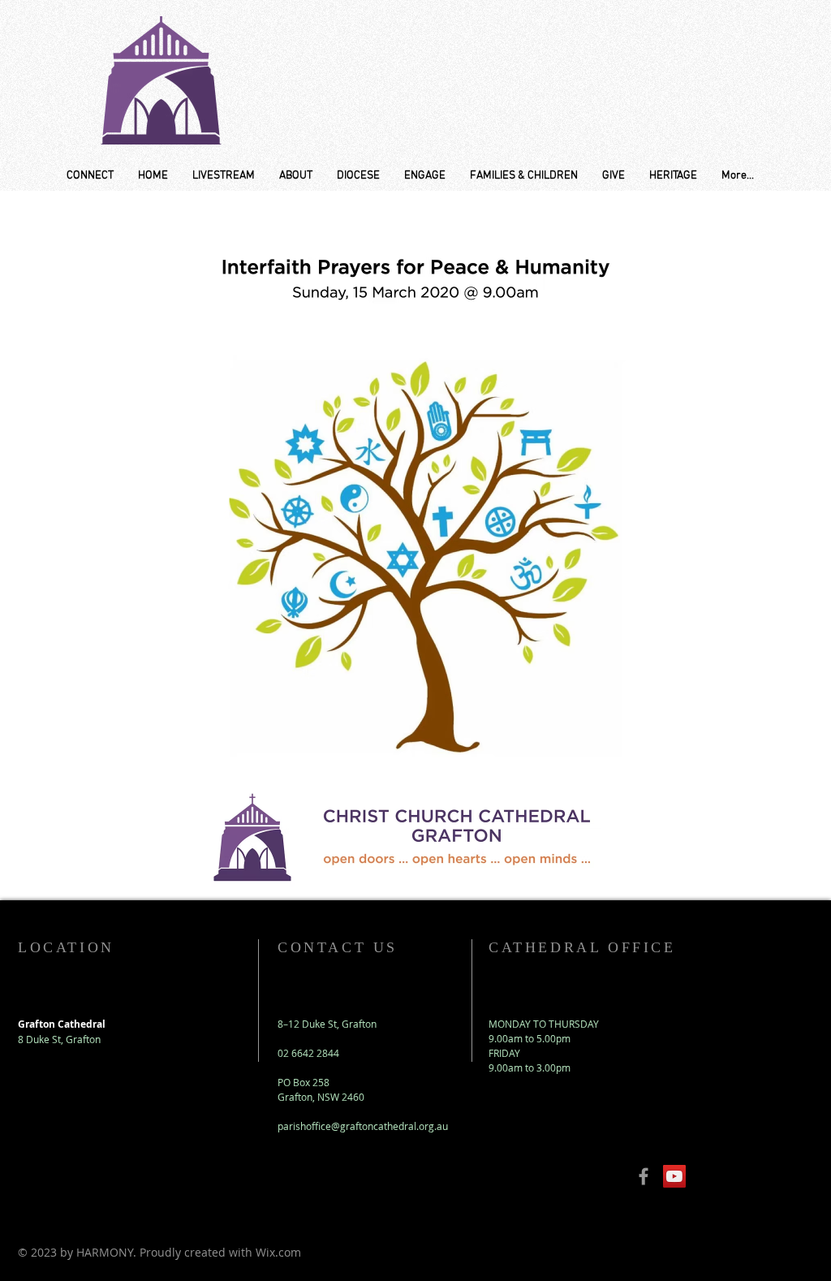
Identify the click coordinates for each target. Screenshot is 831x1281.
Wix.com (278, 1252)
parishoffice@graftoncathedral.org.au (363, 1125)
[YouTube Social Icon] (674, 1176)
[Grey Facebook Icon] (643, 1176)
